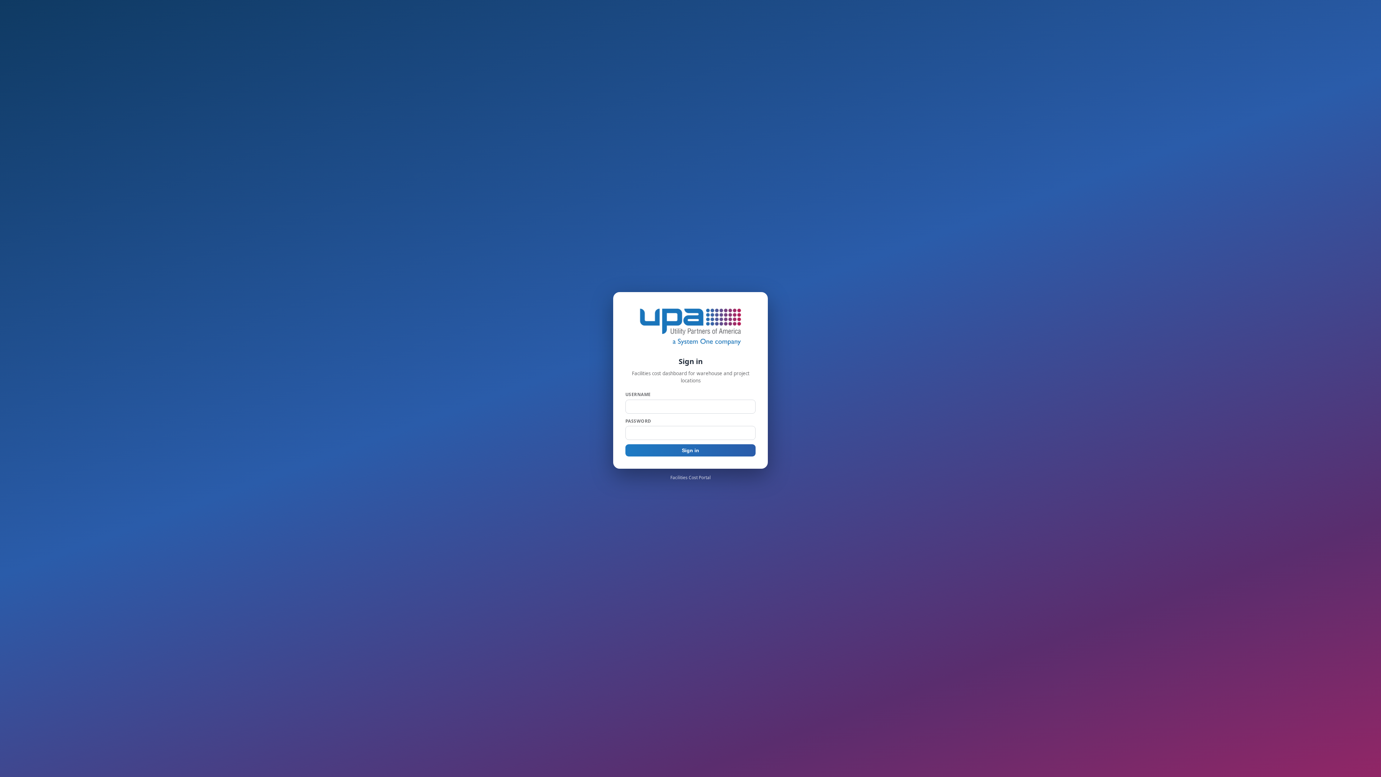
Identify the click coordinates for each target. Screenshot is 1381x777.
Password (638, 421)
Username (638, 394)
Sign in (690, 450)
